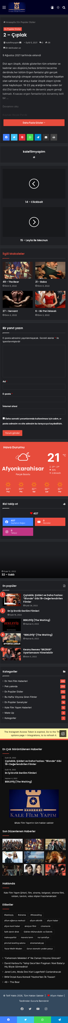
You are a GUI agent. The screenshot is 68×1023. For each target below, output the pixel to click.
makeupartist (10, 937)
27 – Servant (10, 311)
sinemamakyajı (37, 943)
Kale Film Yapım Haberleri (18, 707)
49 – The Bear (11, 281)
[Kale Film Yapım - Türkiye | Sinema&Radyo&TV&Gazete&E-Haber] (17, 7)
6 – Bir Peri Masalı (45, 311)
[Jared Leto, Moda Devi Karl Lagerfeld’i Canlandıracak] (12, 857)
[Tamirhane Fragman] (12, 869)
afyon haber (52, 920)
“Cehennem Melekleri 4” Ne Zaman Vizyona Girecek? (32, 958)
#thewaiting (36, 915)
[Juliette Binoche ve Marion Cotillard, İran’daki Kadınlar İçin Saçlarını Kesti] (34, 869)
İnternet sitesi (10, 406)
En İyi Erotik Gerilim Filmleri (23, 611)
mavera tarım (27, 937)
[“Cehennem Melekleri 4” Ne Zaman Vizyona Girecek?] (12, 844)
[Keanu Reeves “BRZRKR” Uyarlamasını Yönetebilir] (12, 654)
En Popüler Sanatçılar (16, 702)
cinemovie (45, 926)
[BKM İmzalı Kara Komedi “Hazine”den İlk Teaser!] (55, 844)
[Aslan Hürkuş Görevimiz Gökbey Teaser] (34, 857)
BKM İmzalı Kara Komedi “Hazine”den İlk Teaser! (29, 977)
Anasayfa (10, 22)
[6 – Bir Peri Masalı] (50, 299)
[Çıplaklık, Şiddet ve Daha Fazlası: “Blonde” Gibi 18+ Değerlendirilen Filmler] (12, 600)
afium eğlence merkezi (14, 920)
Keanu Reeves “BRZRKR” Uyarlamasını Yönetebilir (38, 651)
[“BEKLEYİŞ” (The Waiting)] (12, 639)
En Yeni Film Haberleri (16, 681)
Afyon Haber (56, 995)
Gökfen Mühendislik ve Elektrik (38, 931)
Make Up (9, 712)
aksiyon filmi (30, 926)
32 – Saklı (8, 575)
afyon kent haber (12, 926)
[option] (34, 560)
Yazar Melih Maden (13, 948)
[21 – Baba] (50, 270)
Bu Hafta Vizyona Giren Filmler (21, 697)
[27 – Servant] (18, 299)
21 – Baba (41, 281)
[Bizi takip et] (63, 733)
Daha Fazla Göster (33, 122)
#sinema (22, 915)
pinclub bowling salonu (14, 943)
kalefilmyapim (12, 42)
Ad (5, 381)
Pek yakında (11, 686)
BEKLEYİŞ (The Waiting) (36, 620)
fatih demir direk (11, 931)
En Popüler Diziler (26, 22)
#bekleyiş (8, 915)
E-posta (8, 393)
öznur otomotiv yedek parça (40, 948)
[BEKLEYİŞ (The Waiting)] (12, 625)
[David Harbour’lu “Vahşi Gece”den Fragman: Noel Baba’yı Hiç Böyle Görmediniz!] (55, 857)
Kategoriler (10, 718)
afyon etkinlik (36, 920)
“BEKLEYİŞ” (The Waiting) (38, 634)
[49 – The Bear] (18, 270)
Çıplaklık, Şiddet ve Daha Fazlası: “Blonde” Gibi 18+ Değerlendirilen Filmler (43, 598)
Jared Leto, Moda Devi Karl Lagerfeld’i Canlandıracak (32, 971)
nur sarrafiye (43, 937)
